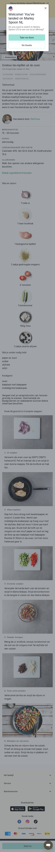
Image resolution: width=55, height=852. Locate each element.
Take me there (27, 37)
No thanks (27, 45)
